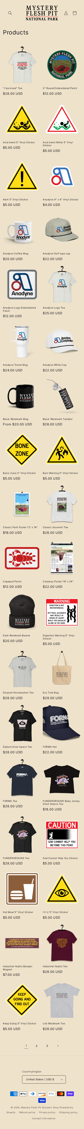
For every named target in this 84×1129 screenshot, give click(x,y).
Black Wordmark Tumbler (57, 419)
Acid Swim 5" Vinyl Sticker (19, 142)
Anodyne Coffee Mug (15, 253)
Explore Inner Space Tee (17, 746)
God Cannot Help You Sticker (60, 858)
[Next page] (58, 1046)
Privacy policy (47, 1112)
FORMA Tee (10, 800)
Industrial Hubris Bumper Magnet (17, 968)
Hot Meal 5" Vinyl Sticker (18, 912)
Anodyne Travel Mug (15, 364)
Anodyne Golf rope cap (56, 253)
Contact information (44, 1118)
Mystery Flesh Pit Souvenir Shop (40, 1107)
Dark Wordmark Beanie (16, 635)
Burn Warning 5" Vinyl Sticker (60, 473)
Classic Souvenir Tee (55, 527)
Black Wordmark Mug (15, 419)
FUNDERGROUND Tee (16, 858)
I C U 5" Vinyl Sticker (55, 912)
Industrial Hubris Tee (55, 966)
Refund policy (27, 1112)
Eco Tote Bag (51, 692)
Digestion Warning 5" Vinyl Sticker (59, 637)
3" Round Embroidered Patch (60, 88)
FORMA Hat (50, 746)
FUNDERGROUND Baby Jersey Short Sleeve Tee (61, 802)
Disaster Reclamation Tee (18, 692)
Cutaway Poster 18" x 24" (58, 581)
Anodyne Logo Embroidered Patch (19, 309)
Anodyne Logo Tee (54, 307)
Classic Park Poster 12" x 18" (20, 527)
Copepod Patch (12, 581)
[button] (10, 13)
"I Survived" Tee (12, 88)
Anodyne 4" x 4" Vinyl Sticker (60, 199)
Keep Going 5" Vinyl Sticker (19, 1023)
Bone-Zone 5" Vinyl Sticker (19, 473)
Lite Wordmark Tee (54, 1023)
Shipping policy (68, 1112)
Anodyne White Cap (54, 364)
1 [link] (26, 1046)
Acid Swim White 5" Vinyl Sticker (58, 144)
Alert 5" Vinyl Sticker (15, 199)
